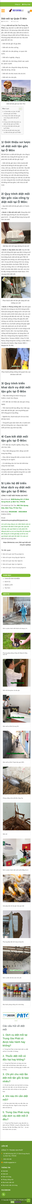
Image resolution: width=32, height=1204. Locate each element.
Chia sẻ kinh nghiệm (12, 578)
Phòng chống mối (8, 1179)
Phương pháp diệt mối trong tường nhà (13, 942)
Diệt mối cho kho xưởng (10, 47)
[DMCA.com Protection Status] (16, 1202)
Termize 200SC (15, 338)
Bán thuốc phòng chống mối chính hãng (13, 1004)
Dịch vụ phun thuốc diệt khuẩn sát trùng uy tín (15, 628)
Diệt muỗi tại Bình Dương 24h (11, 726)
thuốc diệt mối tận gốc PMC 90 (18, 257)
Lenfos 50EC (25, 340)
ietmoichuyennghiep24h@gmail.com (15, 520)
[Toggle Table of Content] (20, 108)
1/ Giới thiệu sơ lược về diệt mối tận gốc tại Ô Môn (12, 112)
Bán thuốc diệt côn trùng (10, 1185)
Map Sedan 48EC (20, 343)
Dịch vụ (7, 581)
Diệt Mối (5, 1171)
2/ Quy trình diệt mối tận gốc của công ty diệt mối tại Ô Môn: (12, 118)
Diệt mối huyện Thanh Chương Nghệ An (14, 567)
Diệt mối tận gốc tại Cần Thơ (15, 104)
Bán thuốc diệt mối (8, 1182)
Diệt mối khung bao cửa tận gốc (11, 690)
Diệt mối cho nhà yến (9, 77)
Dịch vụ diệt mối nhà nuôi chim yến (12, 977)
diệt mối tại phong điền (8, 538)
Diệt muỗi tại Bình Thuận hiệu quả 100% (13, 762)
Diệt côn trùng (7, 1176)
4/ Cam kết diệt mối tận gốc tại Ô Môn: (12, 127)
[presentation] (4, 1016)
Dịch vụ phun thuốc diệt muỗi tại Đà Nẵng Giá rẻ (15, 870)
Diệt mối (5, 834)
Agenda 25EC (23, 336)
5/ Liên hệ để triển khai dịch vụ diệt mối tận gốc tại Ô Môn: (12, 131)
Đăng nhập (26, 4)
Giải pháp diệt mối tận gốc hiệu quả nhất (13, 906)
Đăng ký (17, 4)
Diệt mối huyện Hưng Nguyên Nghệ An (14, 557)
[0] (29, 12)
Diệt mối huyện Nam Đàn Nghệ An (13, 561)
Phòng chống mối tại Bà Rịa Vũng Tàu (13, 798)
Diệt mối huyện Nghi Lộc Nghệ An (12, 564)
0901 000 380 (7, 1159)
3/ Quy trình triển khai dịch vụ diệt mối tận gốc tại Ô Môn (12, 123)
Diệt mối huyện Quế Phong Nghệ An (13, 554)
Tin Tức (7, 588)
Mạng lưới (9, 585)
